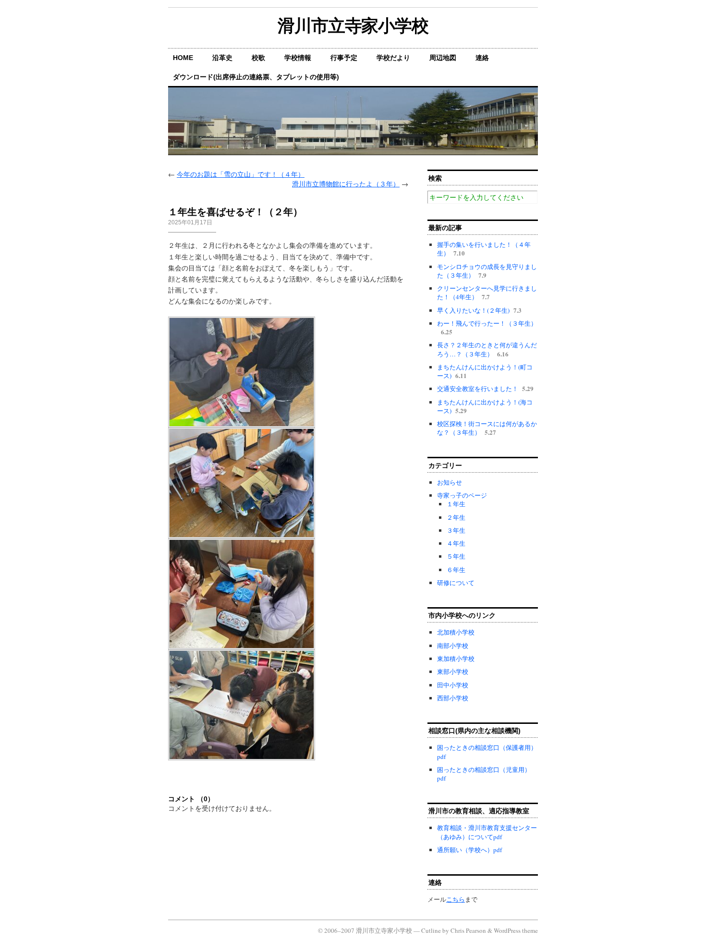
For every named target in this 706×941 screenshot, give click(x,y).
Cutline (431, 930)
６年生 (456, 569)
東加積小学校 (456, 658)
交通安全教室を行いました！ (477, 388)
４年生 (456, 543)
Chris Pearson (468, 930)
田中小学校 (452, 685)
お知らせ (449, 482)
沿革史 (222, 57)
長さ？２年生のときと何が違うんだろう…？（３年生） (487, 349)
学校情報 (297, 57)
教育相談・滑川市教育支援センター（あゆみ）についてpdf (487, 832)
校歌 (258, 57)
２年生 (456, 517)
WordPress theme (516, 930)
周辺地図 (442, 57)
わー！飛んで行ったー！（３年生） (487, 323)
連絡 (482, 57)
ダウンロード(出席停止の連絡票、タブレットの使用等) (256, 77)
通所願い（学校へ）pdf (469, 849)
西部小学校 (452, 698)
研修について (456, 582)
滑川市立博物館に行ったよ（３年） (346, 183)
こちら (455, 899)
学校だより (393, 57)
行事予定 (343, 57)
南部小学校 (452, 645)
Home (183, 57)
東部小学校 (452, 671)
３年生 (456, 530)
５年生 (456, 556)
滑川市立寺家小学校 (353, 26)
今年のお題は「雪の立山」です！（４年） (240, 174)
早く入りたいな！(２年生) (473, 310)
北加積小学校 (456, 632)
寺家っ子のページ (462, 495)
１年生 (456, 504)
